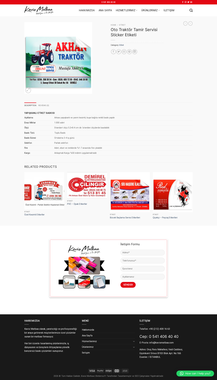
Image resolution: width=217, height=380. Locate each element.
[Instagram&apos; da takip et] (185, 2)
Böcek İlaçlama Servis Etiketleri (125, 217)
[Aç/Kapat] (134, 341)
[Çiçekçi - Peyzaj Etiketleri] (173, 192)
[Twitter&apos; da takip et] (188, 2)
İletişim (169, 10)
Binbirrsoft (101, 376)
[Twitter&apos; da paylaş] (118, 51)
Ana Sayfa (105, 10)
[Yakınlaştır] (28, 90)
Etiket (122, 25)
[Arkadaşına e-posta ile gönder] (124, 51)
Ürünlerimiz (149, 10)
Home (113, 25)
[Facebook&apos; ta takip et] (183, 2)
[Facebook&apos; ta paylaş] (113, 51)
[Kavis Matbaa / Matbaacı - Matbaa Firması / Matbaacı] (49, 10)
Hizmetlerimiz (126, 10)
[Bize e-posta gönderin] (191, 2)
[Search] (191, 10)
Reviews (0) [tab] (43, 105)
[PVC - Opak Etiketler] (87, 185)
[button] (195, 373)
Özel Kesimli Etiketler (34, 214)
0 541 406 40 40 (163, 336)
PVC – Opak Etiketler (77, 204)
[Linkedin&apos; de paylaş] (134, 51)
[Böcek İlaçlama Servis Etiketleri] (130, 192)
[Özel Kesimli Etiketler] (44, 190)
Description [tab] (30, 105)
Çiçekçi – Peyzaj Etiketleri (165, 217)
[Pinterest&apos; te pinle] (129, 51)
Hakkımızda (87, 10)
